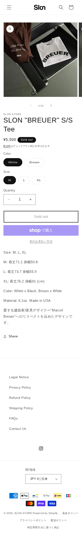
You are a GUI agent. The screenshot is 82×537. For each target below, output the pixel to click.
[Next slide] (51, 106)
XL (40, 181)
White (14, 163)
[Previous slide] (31, 106)
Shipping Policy (21, 408)
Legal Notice (19, 377)
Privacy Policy (20, 387)
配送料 (7, 146)
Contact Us (17, 429)
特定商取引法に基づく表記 (43, 527)
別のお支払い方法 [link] (41, 241)
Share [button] (13, 336)
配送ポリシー (59, 520)
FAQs (13, 418)
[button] (9, 7)
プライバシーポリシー (33, 520)
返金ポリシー (70, 513)
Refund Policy (20, 398)
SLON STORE (23, 513)
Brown (36, 163)
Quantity (9, 190)
